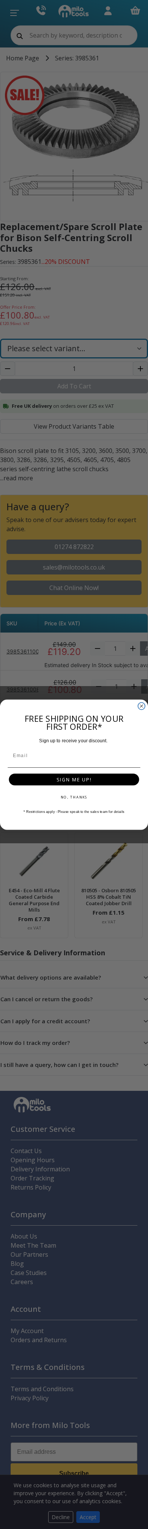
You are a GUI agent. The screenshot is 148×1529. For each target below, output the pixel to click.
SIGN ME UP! (74, 779)
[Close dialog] (141, 706)
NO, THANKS (74, 796)
